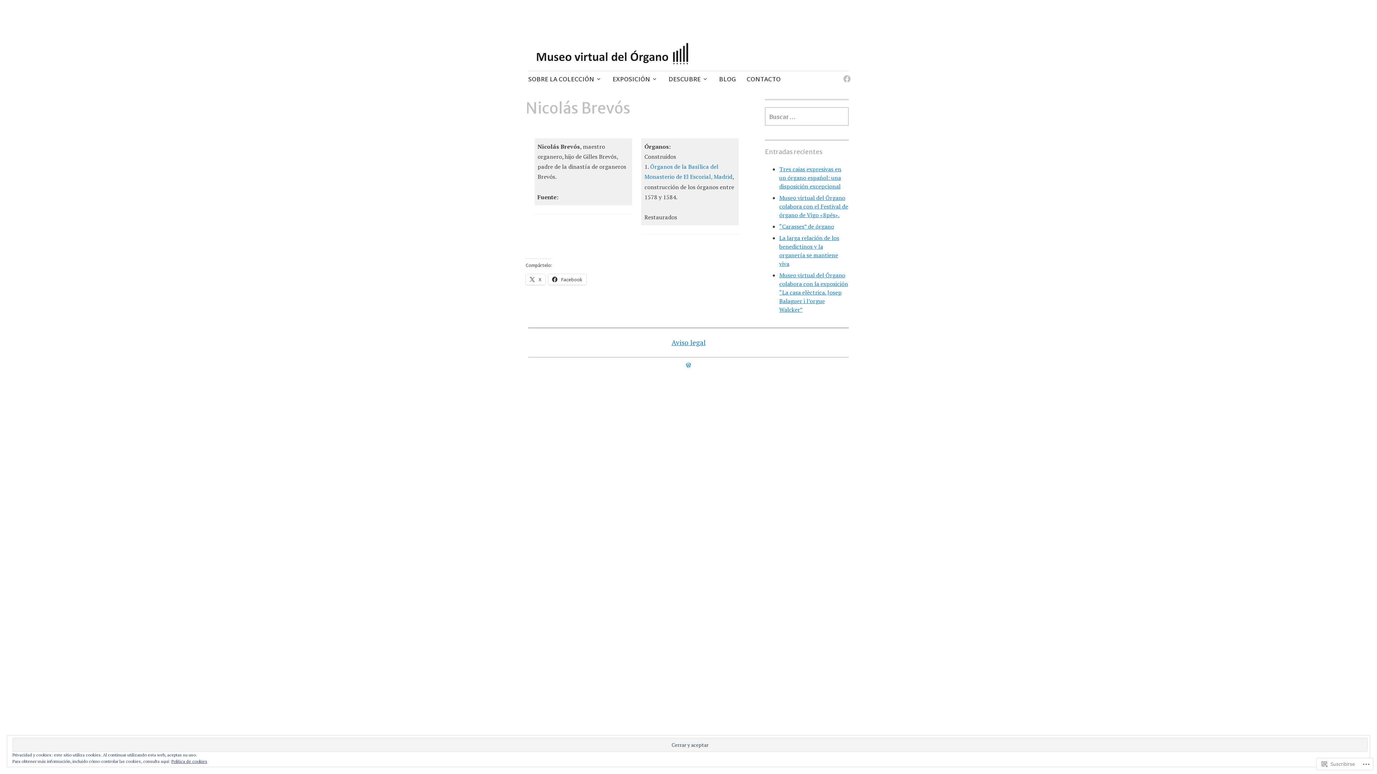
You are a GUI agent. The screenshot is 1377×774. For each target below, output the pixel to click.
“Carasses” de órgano (806, 226)
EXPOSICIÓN (631, 79)
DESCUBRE (684, 79)
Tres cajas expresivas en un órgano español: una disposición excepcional (810, 177)
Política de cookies (189, 761)
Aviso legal (689, 342)
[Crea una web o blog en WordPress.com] (688, 365)
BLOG (727, 79)
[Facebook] (846, 75)
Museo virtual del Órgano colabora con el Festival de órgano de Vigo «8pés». (813, 206)
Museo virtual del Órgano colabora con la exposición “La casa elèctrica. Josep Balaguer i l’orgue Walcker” (813, 292)
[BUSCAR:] (807, 116)
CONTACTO (764, 79)
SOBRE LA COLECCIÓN (561, 79)
